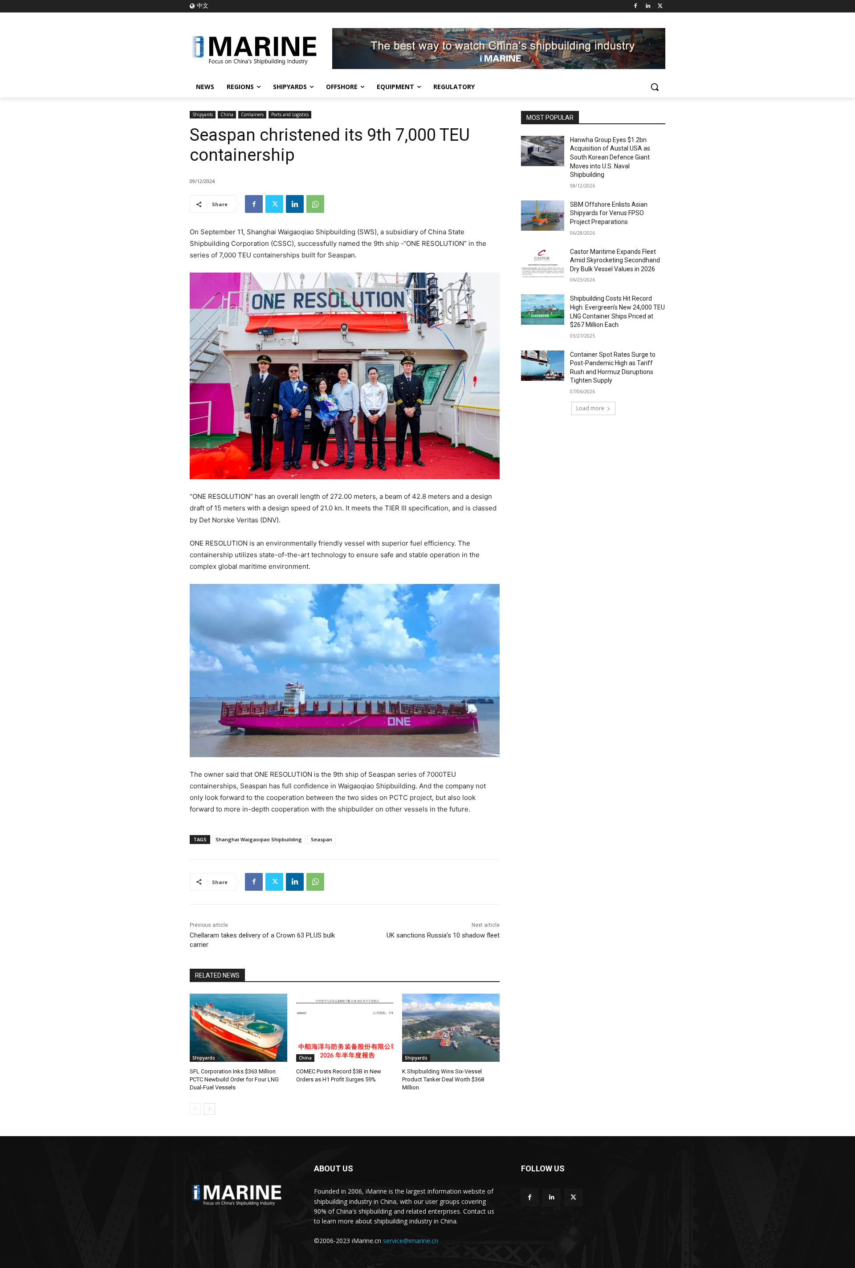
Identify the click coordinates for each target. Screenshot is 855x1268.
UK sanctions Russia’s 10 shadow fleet (443, 935)
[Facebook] (636, 6)
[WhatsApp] (315, 204)
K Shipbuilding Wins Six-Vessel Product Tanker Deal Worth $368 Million (443, 1079)
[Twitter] (660, 6)
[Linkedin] (648, 6)
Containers (252, 114)
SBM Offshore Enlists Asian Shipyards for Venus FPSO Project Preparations (608, 213)
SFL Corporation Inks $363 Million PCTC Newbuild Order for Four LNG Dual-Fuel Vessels (234, 1079)
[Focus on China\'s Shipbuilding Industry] (261, 48)
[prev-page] (195, 1109)
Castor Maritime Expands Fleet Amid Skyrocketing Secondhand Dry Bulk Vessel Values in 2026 (615, 260)
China (226, 114)
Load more (590, 408)
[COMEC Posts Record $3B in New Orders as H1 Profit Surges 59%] (345, 1028)
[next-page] (209, 1109)
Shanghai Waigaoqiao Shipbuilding (259, 839)
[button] (654, 87)
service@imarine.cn (410, 1240)
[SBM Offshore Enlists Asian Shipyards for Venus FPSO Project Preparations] (542, 215)
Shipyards (202, 114)
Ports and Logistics (290, 114)
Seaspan (321, 839)
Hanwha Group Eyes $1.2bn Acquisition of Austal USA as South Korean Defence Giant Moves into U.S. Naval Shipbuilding (610, 157)
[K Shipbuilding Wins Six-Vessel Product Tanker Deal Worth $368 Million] (451, 1028)
